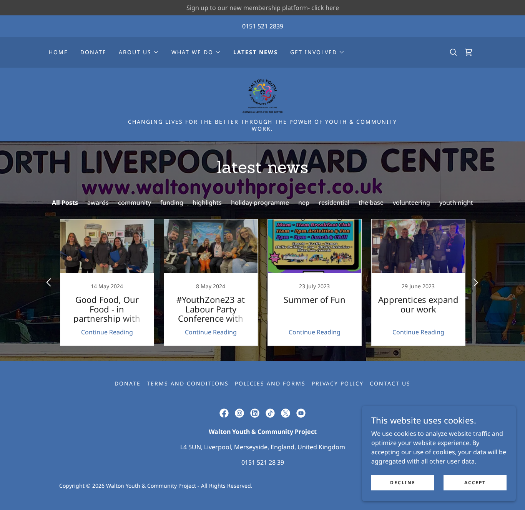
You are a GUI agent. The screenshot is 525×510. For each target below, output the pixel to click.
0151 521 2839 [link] (262, 26)
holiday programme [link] (260, 202)
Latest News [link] (255, 52)
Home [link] (58, 52)
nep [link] (303, 202)
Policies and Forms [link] (270, 383)
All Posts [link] (65, 202)
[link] (468, 52)
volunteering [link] (411, 202)
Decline (402, 482)
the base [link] (371, 202)
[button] (139, 52)
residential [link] (334, 202)
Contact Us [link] (390, 383)
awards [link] (98, 202)
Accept (474, 482)
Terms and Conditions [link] (188, 383)
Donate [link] (93, 52)
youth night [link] (456, 202)
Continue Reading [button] (107, 332)
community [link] (134, 202)
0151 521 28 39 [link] (262, 462)
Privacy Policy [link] (338, 383)
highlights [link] (207, 202)
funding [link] (171, 202)
